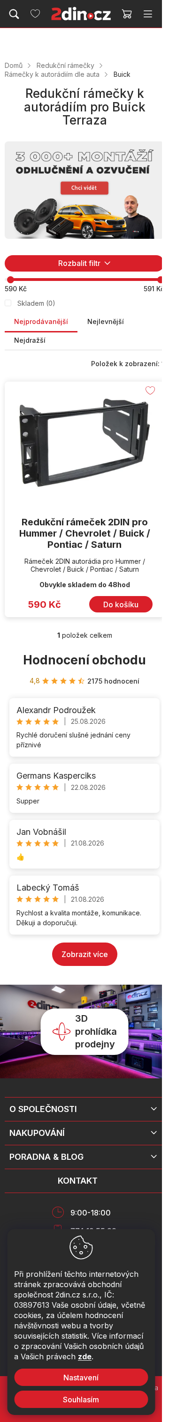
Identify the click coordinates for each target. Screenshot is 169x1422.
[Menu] (147, 14)
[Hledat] (14, 14)
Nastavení (81, 1377)
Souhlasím (81, 1399)
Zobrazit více (84, 954)
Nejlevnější (105, 321)
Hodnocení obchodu (84, 660)
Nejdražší (30, 340)
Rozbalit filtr (79, 263)
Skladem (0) (36, 303)
